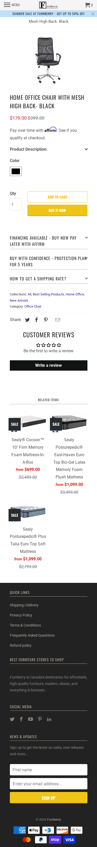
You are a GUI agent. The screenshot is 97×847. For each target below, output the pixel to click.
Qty (13, 193)
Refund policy (21, 645)
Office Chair (32, 306)
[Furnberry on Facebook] (22, 719)
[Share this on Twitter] (27, 320)
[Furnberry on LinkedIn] (50, 719)
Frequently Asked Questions (32, 635)
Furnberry (54, 819)
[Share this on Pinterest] (45, 320)
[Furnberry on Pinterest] (40, 719)
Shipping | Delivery (24, 605)
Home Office (75, 294)
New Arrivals (19, 300)
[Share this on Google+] (51, 320)
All (29, 294)
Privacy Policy (21, 615)
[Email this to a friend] (57, 320)
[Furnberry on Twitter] (13, 719)
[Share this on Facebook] (36, 320)
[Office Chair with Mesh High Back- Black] (48, 60)
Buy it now (57, 210)
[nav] (12, 5)
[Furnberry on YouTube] (31, 719)
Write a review (48, 365)
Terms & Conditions (25, 625)
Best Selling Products (48, 294)
